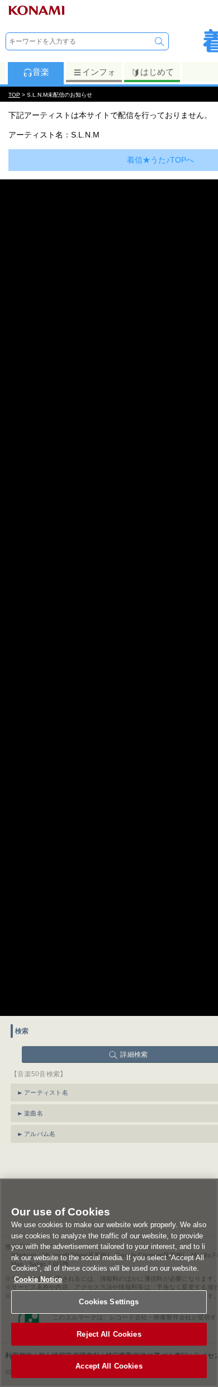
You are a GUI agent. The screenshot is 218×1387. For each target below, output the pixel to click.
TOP (14, 95)
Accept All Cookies (108, 1366)
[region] (109, 1283)
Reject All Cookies (109, 1334)
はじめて (157, 72)
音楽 (40, 72)
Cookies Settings (109, 1302)
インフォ (99, 72)
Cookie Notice (38, 1279)
